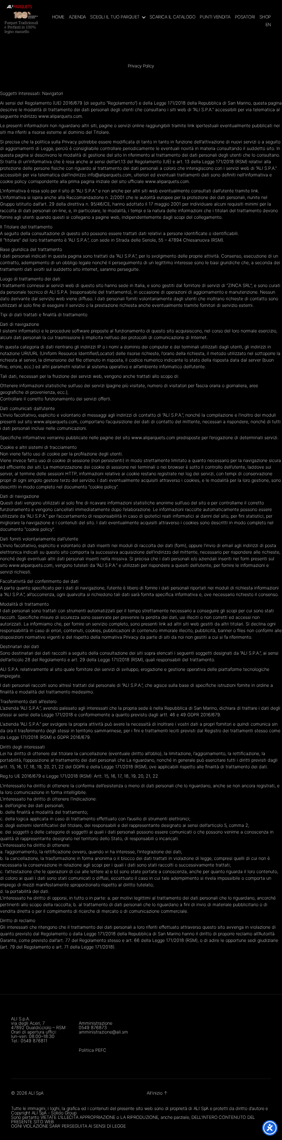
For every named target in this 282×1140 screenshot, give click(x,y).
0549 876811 (34, 1040)
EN (268, 24)
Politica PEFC (92, 1050)
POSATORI (245, 17)
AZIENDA (77, 17)
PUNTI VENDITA (215, 17)
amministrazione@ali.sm (103, 1032)
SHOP (265, 17)
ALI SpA (35, 1093)
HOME (58, 17)
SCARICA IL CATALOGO (173, 17)
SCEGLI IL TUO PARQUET (115, 17)
